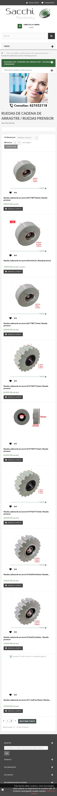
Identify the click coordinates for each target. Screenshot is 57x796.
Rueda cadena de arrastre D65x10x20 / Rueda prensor (27, 261)
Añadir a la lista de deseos (10, 193)
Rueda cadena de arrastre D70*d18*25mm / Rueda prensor (26, 387)
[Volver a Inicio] (2, 53)
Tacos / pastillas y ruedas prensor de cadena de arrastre (27, 53)
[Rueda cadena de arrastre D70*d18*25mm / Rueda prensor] (28, 360)
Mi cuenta (8, 775)
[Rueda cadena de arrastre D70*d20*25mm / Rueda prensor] (28, 485)
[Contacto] (28, 90)
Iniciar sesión (34, 3)
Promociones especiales (18, 70)
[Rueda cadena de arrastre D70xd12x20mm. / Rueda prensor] (28, 611)
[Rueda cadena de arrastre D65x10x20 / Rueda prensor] (28, 234)
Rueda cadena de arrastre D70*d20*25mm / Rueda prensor (26, 513)
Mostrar (8, 142)
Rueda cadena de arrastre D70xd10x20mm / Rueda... (27, 574)
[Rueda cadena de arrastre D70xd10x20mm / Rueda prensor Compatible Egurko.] (28, 548)
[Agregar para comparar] (15, 193)
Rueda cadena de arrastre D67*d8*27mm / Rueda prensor (25, 324)
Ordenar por (10, 137)
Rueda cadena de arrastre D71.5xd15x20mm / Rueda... (27, 700)
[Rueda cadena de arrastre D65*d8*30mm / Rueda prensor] (28, 172)
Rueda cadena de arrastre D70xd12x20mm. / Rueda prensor (26, 638)
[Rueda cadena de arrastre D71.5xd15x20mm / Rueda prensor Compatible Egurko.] (28, 674)
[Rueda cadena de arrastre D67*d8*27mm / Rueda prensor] (28, 297)
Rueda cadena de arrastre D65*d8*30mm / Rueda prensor (25, 199)
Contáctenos (49, 3)
